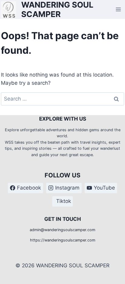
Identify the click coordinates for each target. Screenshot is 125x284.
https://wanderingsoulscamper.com (62, 240)
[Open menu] (118, 9)
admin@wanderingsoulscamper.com (62, 230)
